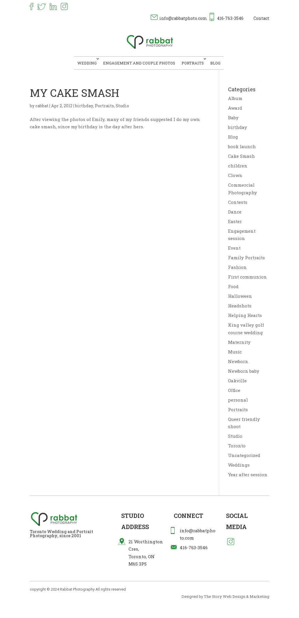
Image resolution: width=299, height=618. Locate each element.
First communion (247, 277)
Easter (235, 221)
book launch (242, 146)
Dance (234, 212)
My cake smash (74, 93)
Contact (261, 18)
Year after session (247, 474)
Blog (215, 63)
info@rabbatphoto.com (183, 18)
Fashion (237, 267)
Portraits (193, 63)
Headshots (239, 306)
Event (234, 248)
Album (235, 98)
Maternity (239, 342)
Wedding (87, 63)
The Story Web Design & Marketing (236, 596)
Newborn (238, 361)
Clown (235, 175)
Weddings (239, 465)
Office (234, 390)
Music (235, 352)
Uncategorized (244, 455)
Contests (237, 202)
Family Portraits (246, 257)
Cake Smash (241, 156)
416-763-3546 (230, 18)
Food (233, 286)
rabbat (41, 105)
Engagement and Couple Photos (139, 63)
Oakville (237, 381)
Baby (233, 117)
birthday (84, 105)
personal (238, 400)
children (237, 166)
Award (235, 108)
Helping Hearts (245, 315)
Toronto (237, 446)
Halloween (240, 296)
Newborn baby (243, 371)
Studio (122, 105)
